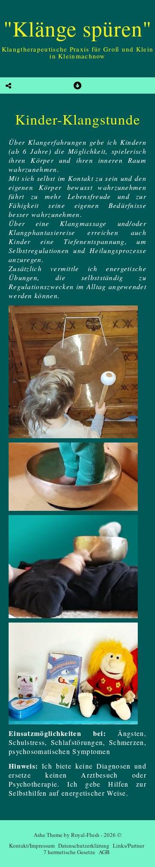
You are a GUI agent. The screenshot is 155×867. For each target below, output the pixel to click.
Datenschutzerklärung (83, 845)
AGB (104, 852)
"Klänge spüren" (77, 28)
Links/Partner (128, 845)
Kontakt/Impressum (32, 845)
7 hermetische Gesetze (69, 852)
